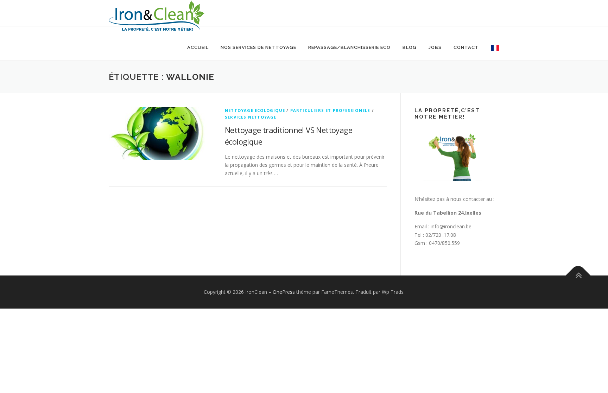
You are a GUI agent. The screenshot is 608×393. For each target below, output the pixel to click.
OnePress (284, 292)
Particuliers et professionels (330, 110)
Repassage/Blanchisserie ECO (349, 47)
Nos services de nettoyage (258, 47)
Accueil (198, 47)
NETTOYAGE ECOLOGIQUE (255, 110)
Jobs (435, 47)
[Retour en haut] (578, 275)
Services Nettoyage (251, 117)
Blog (410, 47)
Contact (466, 47)
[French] (492, 47)
